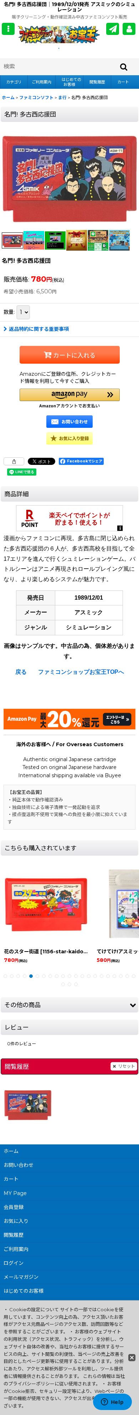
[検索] (124, 66)
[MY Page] (129, 29)
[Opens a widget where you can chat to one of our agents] (112, 1402)
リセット (126, 1066)
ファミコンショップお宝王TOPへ (81, 672)
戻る (21, 672)
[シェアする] (14, 461)
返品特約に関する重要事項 (39, 329)
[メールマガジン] (112, 29)
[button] (8, 29)
